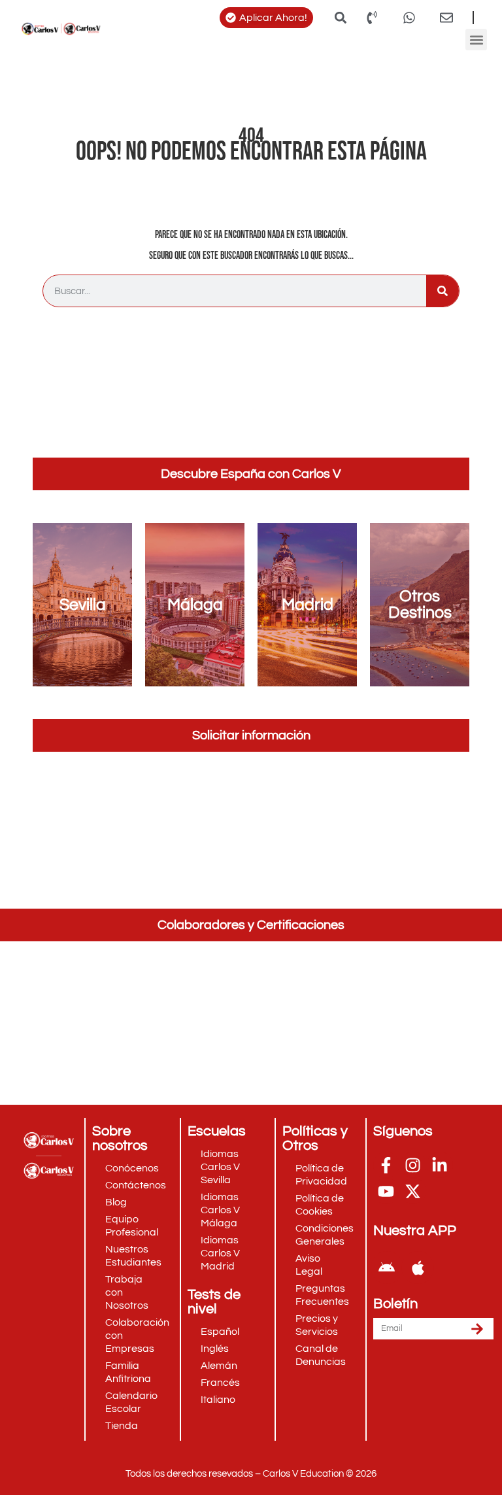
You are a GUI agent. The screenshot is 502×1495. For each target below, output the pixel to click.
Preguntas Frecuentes (322, 1295)
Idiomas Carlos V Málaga (220, 1210)
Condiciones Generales (324, 1235)
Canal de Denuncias (320, 1355)
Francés (220, 1382)
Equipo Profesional (131, 1225)
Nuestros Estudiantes (133, 1256)
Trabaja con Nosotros (126, 1292)
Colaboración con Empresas (137, 1335)
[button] (341, 17)
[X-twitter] (413, 1191)
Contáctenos (135, 1185)
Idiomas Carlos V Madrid (220, 1253)
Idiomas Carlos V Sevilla (220, 1167)
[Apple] (417, 1267)
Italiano (218, 1399)
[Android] (387, 1267)
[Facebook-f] (386, 1165)
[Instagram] (413, 1165)
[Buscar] (442, 291)
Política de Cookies (319, 1205)
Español (220, 1331)
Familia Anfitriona (128, 1372)
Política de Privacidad (321, 1174)
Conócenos (132, 1168)
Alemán (219, 1365)
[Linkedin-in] (440, 1165)
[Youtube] (386, 1191)
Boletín (395, 1304)
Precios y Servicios (316, 1325)
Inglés (215, 1348)
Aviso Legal (308, 1265)
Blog (116, 1202)
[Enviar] (477, 1328)
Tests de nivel (214, 1302)
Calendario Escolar (131, 1402)
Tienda (121, 1425)
